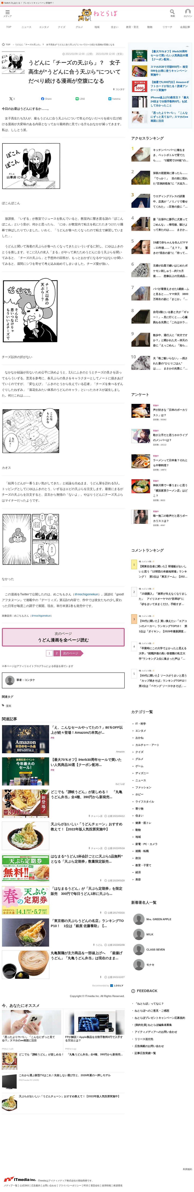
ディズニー (142, 773)
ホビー (139, 794)
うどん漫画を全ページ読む (63, 640)
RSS (86, 1185)
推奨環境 (117, 1185)
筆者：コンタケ (25, 679)
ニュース (26, 27)
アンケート (140, 395)
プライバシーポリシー (70, 1185)
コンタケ (120, 89)
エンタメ (44, 27)
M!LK (149, 934)
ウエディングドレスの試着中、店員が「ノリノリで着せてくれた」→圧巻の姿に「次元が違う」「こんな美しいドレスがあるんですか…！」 (170, 206)
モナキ (150, 964)
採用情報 (107, 1185)
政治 (138, 858)
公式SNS (25, 1185)
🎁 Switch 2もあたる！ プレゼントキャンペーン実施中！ (27, 3)
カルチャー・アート (147, 744)
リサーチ (167, 27)
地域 (97, 27)
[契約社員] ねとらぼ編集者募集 (151, 1024)
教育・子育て (143, 865)
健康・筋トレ (143, 822)
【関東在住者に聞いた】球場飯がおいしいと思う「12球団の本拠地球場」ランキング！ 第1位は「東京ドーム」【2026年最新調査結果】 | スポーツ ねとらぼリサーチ (163, 577)
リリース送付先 (142, 1039)
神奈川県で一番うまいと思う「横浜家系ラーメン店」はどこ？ (170, 490)
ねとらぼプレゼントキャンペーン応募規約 (158, 1017)
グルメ (79, 27)
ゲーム (139, 766)
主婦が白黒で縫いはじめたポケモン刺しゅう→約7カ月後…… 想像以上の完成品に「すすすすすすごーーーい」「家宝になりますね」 (170, 276)
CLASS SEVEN (155, 949)
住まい (114, 27)
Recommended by (101, 985)
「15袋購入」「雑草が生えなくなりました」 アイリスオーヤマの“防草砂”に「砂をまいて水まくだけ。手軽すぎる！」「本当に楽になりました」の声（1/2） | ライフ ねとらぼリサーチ (163, 604)
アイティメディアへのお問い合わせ (154, 1031)
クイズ (61, 27)
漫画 (8, 705)
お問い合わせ (50, 1185)
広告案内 (36, 1185)
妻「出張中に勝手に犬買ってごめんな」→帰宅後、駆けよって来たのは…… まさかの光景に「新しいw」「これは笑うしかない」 (170, 229)
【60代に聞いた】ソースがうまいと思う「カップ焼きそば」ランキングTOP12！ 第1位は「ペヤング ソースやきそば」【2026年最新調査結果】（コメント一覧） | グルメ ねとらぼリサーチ (164, 686)
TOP (8, 27)
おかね (139, 737)
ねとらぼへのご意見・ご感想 (150, 1010)
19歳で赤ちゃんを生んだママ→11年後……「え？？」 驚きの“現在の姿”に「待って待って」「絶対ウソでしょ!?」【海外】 (170, 253)
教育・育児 (132, 27)
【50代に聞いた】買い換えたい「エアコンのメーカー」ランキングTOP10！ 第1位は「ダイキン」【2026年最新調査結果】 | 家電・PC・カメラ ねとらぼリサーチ (163, 631)
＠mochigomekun (86, 594)
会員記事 (185, 27)
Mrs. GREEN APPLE (158, 919)
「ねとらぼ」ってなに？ (147, 1003)
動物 (149, 27)
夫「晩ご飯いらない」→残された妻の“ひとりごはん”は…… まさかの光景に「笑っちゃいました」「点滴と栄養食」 (170, 368)
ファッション (143, 787)
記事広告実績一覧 (143, 1053)
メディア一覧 (11, 1185)
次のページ (70, 653)
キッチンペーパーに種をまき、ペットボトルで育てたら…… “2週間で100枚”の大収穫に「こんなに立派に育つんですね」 (170, 160)
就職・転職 (142, 851)
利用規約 (187, 1169)
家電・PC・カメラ (146, 844)
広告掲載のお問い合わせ (147, 1046)
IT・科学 (140, 723)
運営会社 (95, 1185)
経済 (138, 872)
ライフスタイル (144, 801)
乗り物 (139, 808)
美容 (138, 879)
